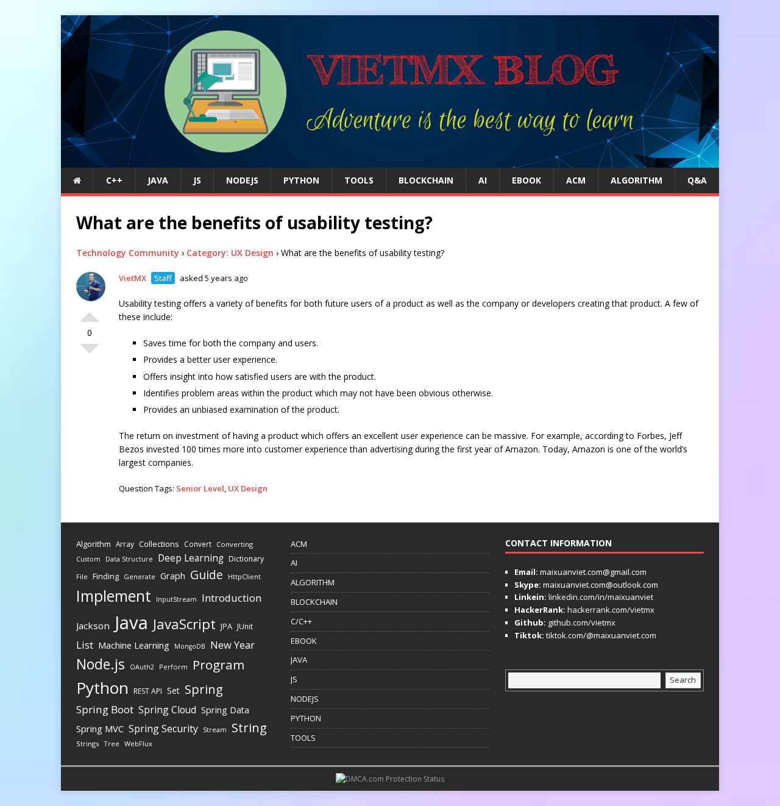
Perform (173, 666)
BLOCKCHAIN (426, 180)
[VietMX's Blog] (390, 160)
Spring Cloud (167, 709)
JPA (226, 626)
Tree (111, 743)
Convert (197, 544)
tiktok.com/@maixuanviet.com (600, 635)
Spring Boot (104, 709)
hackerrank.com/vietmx (610, 609)
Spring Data (225, 710)
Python (102, 688)
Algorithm (93, 543)
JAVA (157, 180)
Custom (88, 559)
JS (197, 180)
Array (125, 544)
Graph (172, 576)
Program (218, 664)
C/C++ (301, 621)
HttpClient (244, 576)
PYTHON (301, 180)
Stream (215, 729)
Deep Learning (191, 558)
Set (173, 690)
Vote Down (89, 353)
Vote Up (89, 312)
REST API (147, 691)
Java (131, 622)
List (84, 645)
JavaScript (184, 624)
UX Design (248, 488)
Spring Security (163, 728)
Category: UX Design (230, 253)
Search (683, 679)
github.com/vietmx (580, 622)
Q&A (697, 180)
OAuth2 (142, 667)
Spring (204, 689)
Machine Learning (133, 645)
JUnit (245, 626)
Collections (159, 543)
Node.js (100, 664)
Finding (106, 576)
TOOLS (359, 180)
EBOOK (526, 180)
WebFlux (138, 743)
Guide (206, 574)
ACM (576, 180)
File (82, 576)
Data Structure (129, 558)
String (249, 727)
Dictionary (246, 559)
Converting (234, 544)
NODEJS (242, 180)
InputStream (176, 599)
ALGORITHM (636, 180)
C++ (114, 180)
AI (482, 180)
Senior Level (200, 488)
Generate (139, 576)
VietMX (132, 278)
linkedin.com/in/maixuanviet (600, 596)
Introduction (231, 598)
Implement (113, 596)
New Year (232, 645)
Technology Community (127, 253)
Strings (87, 743)
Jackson (93, 625)
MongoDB (189, 646)
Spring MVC (100, 728)
